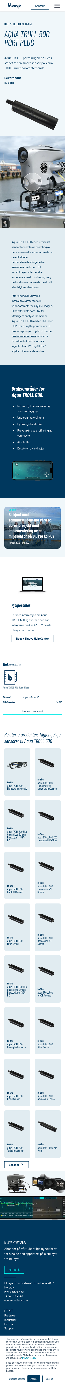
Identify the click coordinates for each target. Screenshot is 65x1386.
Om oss (8, 1324)
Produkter (10, 1315)
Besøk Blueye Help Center (32, 638)
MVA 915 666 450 (14, 1291)
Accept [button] (34, 1378)
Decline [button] (49, 1378)
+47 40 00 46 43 (13, 1296)
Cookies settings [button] (17, 1378)
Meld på (14, 1269)
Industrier (10, 1319)
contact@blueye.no (16, 1300)
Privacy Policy (29, 1357)
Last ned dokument (32, 711)
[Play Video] (32, 182)
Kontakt (40, 5)
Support (9, 1328)
